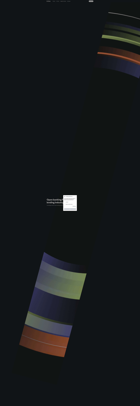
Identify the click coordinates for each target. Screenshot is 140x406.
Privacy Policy (74, 206)
